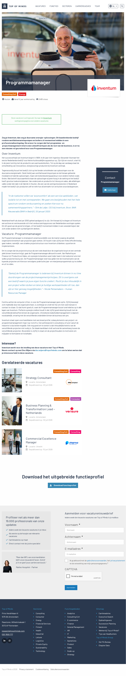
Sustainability (41, 647)
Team (97, 6)
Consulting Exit (73, 617)
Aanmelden (71, 587)
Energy (38, 620)
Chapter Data (104, 645)
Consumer (40, 617)
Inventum (47, 118)
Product (70, 644)
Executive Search (106, 617)
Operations (71, 641)
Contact (43, 18)
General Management (75, 627)
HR (68, 630)
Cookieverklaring (42, 669)
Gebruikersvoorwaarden (60, 669)
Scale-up (70, 651)
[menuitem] (40, 6)
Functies (54, 6)
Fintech (39, 627)
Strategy (70, 654)
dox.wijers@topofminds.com (48, 350)
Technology (40, 651)
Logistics (40, 641)
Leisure (39, 637)
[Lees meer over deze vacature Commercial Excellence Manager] (42, 442)
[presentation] (83, 576)
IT (68, 634)
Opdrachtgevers (105, 620)
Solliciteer (111, 190)
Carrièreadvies (83, 6)
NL (113, 6)
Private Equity (41, 644)
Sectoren (67, 6)
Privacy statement (26, 669)
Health (38, 630)
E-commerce (72, 620)
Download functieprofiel (65, 485)
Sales (69, 647)
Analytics (71, 613)
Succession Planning (107, 623)
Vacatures (40, 6)
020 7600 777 (7, 634)
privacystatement (117, 560)
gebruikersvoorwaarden (96, 560)
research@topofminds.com (13, 631)
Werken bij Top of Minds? (109, 630)
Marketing (71, 637)
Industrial (39, 634)
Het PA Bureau (105, 642)
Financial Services (43, 623)
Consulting (40, 613)
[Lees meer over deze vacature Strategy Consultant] (42, 380)
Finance (70, 623)
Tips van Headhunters (108, 634)
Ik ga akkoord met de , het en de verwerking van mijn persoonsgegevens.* (97, 562)
